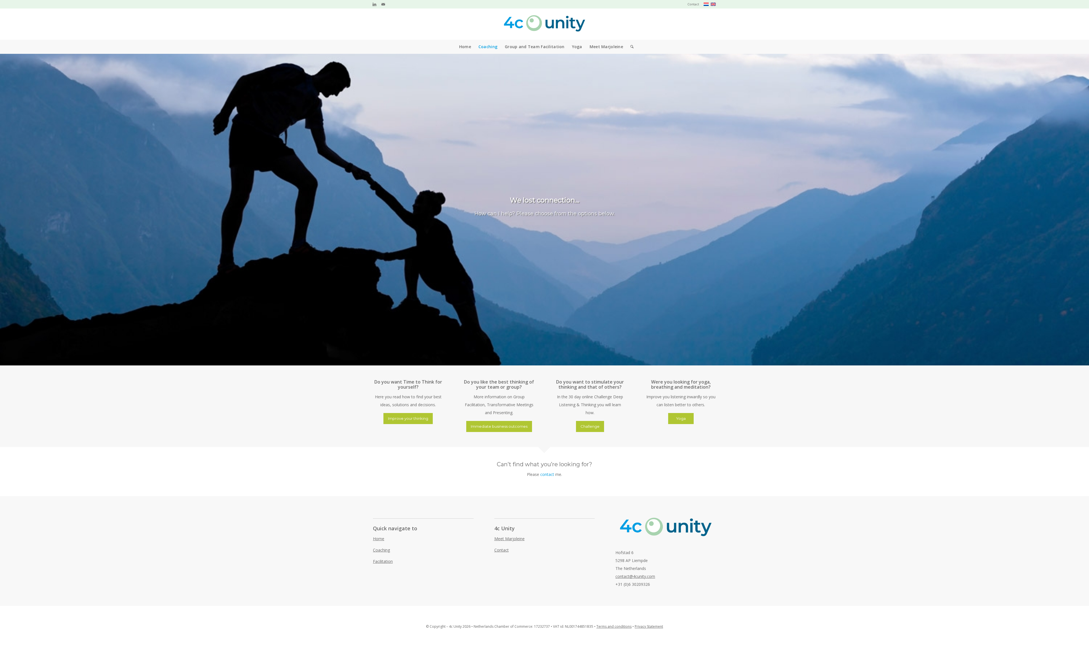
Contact (693, 4)
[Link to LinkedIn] (374, 4)
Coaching (381, 550)
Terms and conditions (614, 626)
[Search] (630, 47)
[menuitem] (692, 4)
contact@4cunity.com (635, 576)
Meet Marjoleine (509, 538)
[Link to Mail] (383, 4)
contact (547, 474)
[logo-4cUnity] (544, 24)
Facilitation (383, 561)
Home (378, 538)
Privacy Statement (649, 626)
